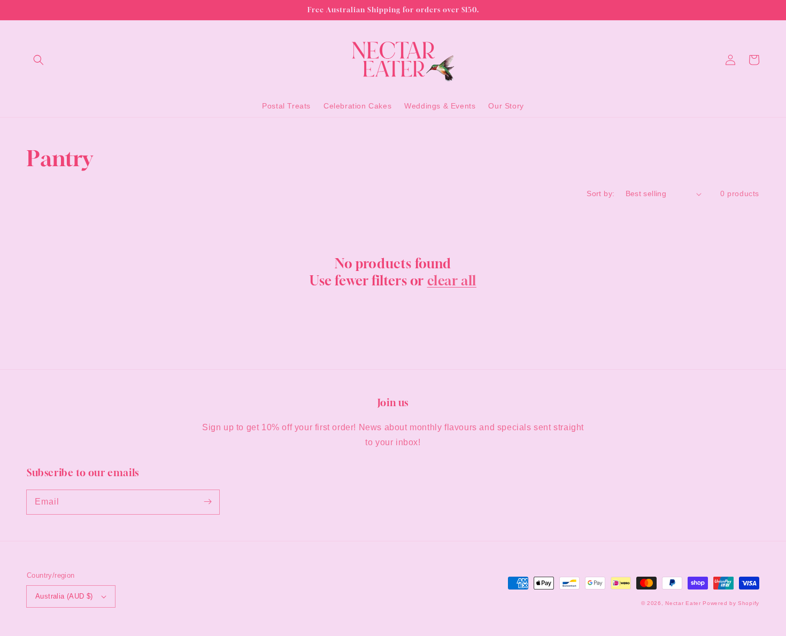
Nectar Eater (682, 603)
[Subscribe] (207, 502)
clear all (451, 280)
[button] (38, 60)
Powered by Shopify (731, 603)
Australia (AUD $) (64, 596)
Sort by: (600, 193)
